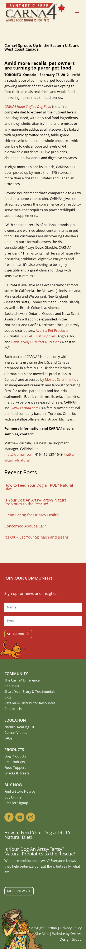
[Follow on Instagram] (30, 817)
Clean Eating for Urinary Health (31, 514)
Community (16, 673)
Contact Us (13, 708)
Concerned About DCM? (25, 526)
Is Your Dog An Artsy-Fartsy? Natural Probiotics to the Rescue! (36, 502)
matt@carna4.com (18, 454)
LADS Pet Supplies (41, 336)
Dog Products (15, 756)
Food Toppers (15, 767)
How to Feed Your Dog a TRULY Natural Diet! (38, 487)
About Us (11, 686)
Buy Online (12, 797)
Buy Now (13, 784)
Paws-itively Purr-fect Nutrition (35, 342)
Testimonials (45, 691)
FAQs (8, 738)
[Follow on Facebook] (9, 817)
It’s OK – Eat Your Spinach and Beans (36, 537)
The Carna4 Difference (22, 680)
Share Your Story (17, 691)
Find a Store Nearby (19, 791)
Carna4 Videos (15, 732)
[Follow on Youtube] (19, 817)
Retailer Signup (16, 803)
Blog (7, 697)
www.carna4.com (25, 408)
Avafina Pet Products (52, 330)
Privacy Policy (71, 928)
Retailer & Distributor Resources (30, 703)
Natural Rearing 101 (20, 727)
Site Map (42, 933)
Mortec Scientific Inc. (61, 379)
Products (14, 749)
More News (17, 891)
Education (15, 720)
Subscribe (16, 634)
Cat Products (14, 762)
